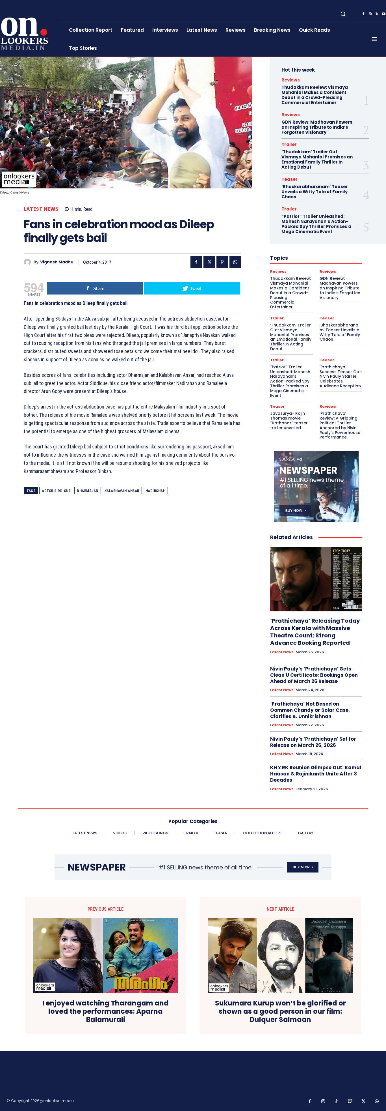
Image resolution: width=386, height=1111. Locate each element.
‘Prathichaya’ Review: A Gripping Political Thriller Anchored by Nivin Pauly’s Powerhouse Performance (340, 425)
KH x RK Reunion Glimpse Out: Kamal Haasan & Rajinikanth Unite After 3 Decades (315, 773)
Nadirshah (156, 491)
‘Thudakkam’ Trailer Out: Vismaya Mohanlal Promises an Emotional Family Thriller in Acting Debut (317, 159)
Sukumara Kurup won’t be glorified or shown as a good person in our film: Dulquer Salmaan (280, 1011)
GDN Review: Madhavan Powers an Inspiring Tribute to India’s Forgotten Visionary (316, 127)
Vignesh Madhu (56, 262)
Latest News (41, 209)
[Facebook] (363, 14)
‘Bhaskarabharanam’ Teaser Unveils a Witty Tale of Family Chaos (314, 192)
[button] (343, 14)
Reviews (290, 80)
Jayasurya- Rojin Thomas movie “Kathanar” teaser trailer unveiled (289, 420)
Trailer (289, 144)
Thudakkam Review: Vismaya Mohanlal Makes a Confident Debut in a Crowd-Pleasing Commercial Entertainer (314, 95)
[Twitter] (377, 14)
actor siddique (56, 491)
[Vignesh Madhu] (29, 262)
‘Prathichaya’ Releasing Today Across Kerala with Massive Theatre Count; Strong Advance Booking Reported (315, 632)
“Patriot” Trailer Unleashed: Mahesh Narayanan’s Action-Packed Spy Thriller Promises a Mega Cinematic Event (316, 224)
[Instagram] (370, 14)
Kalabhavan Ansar (122, 491)
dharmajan (87, 491)
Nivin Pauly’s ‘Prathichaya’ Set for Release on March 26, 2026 (313, 742)
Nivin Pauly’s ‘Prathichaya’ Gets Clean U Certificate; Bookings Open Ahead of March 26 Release (314, 675)
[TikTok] (336, 1101)
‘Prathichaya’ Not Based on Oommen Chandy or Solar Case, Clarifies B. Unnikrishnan (310, 710)
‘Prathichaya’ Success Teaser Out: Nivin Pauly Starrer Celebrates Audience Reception (341, 376)
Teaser (289, 179)
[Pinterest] (222, 262)
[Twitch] (350, 1101)
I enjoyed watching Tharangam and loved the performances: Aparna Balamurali (105, 1011)
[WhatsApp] (235, 262)
